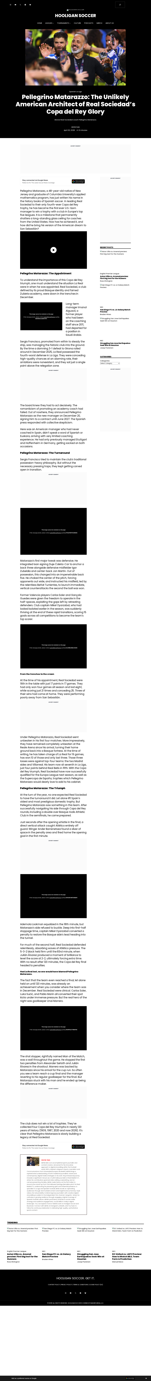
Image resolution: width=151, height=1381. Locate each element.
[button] (75, 1378)
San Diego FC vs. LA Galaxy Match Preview (115, 311)
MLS (101, 307)
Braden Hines (105, 314)
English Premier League (109, 273)
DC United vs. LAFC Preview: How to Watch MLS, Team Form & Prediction (127, 1256)
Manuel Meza (117, 1262)
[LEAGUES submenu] (53, 23)
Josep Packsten (106, 348)
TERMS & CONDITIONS (80, 1285)
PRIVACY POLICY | (67, 1285)
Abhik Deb (75, 127)
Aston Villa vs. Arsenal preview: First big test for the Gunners (114, 277)
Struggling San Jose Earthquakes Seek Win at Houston (115, 344)
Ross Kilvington (106, 281)
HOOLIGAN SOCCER (75, 16)
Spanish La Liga (75, 91)
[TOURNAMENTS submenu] (70, 23)
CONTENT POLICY (54, 1285)
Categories (105, 361)
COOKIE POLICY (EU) (96, 1285)
